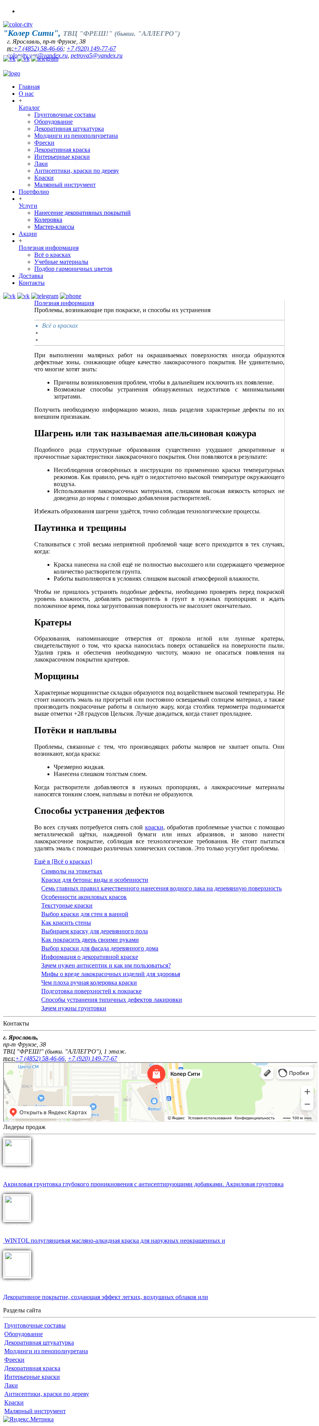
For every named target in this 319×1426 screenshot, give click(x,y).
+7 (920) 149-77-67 (91, 48)
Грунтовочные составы (65, 114)
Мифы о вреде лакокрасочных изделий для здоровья (110, 974)
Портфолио (34, 191)
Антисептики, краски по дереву (76, 170)
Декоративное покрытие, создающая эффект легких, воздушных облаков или (105, 1297)
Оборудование (53, 121)
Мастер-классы (54, 226)
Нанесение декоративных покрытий (82, 212)
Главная (29, 86)
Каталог (29, 107)
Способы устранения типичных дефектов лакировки (111, 999)
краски (154, 827)
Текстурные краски (67, 905)
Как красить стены (66, 922)
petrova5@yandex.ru (97, 55)
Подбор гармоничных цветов (73, 268)
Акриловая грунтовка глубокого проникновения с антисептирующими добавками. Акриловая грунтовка (143, 1184)
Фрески (44, 142)
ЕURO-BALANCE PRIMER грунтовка (65, 1170)
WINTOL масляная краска (46, 1226)
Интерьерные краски (62, 156)
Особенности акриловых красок (84, 897)
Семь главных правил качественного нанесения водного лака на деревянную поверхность (161, 888)
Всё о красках (52, 254)
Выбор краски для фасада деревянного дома (99, 948)
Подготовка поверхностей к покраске (91, 991)
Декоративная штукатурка (69, 128)
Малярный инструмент (65, 184)
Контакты (32, 282)
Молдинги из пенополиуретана (76, 135)
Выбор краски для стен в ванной (84, 914)
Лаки (41, 163)
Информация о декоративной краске (89, 957)
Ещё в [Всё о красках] (63, 861)
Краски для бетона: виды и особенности (94, 879)
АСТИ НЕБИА (27, 1282)
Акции (28, 233)
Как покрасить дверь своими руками (90, 939)
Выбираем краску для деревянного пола (94, 931)
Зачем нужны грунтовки (73, 1008)
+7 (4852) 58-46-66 (38, 48)
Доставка (31, 275)
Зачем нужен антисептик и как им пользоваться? (106, 965)
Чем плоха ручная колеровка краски (89, 982)
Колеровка (48, 219)
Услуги (28, 205)
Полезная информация (49, 247)
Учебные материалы (61, 261)
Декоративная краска (62, 149)
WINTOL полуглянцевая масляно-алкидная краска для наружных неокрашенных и (114, 1240)
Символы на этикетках (71, 871)
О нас (26, 93)
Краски (44, 177)
